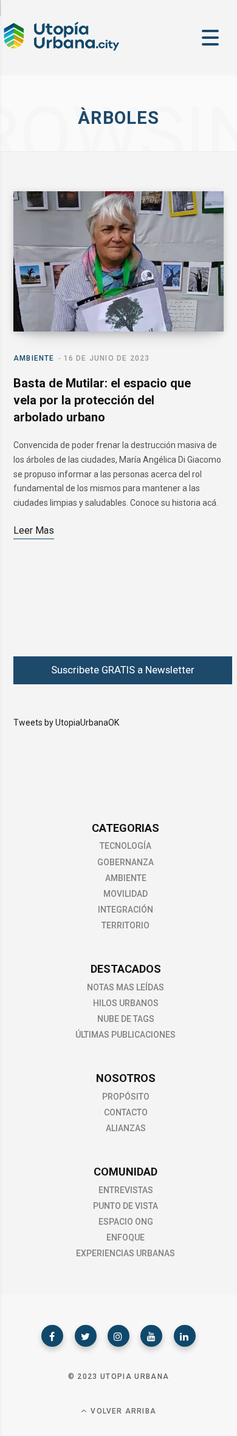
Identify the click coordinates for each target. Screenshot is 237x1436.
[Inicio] (61, 49)
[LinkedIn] (185, 1336)
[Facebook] (52, 1336)
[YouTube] (151, 1336)
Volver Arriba (122, 1411)
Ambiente (34, 358)
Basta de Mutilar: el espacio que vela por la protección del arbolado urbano (102, 400)
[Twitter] (86, 1336)
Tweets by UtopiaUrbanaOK (66, 722)
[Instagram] (118, 1336)
